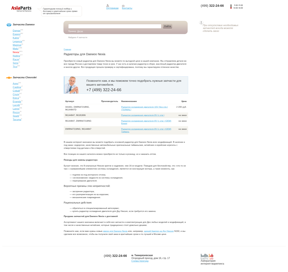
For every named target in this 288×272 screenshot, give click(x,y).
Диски (80, 31)
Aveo (15, 83)
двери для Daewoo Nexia (115, 231)
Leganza (17, 41)
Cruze (16, 94)
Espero (16, 34)
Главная (67, 49)
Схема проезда (139, 261)
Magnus (17, 45)
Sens (15, 63)
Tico (15, 66)
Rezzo (16, 112)
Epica (16, 98)
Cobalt (16, 91)
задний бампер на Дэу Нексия (159, 231)
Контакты (127, 8)
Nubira (16, 56)
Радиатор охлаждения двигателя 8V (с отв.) (142, 115)
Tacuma (17, 119)
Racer (16, 59)
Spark (16, 116)
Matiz (15, 48)
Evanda (17, 101)
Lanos (16, 109)
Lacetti (16, 105)
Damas (16, 30)
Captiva (17, 87)
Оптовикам (112, 8)
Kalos (16, 38)
